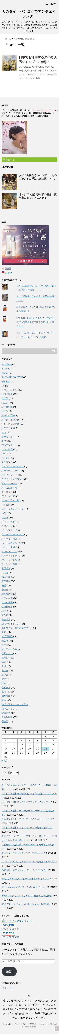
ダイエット (7, 492)
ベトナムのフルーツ (11, 543)
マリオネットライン (11, 555)
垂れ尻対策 (7, 594)
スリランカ (7, 462)
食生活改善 (7, 717)
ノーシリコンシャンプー (14, 509)
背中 (4, 679)
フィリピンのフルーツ (13, 534)
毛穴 (4, 632)
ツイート (7, 988)
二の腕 (5, 572)
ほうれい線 (7, 407)
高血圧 (5, 721)
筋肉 (4, 662)
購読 (9, 971)
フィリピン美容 (9, 538)
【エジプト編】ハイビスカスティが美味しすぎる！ (27, 827)
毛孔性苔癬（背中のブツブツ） (17, 628)
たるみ (5, 402)
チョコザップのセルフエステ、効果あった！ (24, 853)
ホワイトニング (9, 551)
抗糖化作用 (7, 602)
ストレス (6, 458)
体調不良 (6, 577)
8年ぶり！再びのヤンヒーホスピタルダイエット (25, 878)
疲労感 (5, 640)
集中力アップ (8, 708)
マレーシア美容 (9, 560)
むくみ (5, 411)
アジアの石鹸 (8, 415)
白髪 (4, 645)
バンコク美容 (34, 78)
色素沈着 (6, 687)
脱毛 (4, 683)
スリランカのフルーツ (13, 466)
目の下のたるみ (9, 649)
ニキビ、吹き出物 (10, 500)
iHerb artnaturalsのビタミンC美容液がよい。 (24, 887)
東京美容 (6, 619)
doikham (6, 368)
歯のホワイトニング (11, 623)
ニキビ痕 (6, 504)
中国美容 (6, 568)
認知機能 (6, 696)
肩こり (5, 670)
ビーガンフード (9, 530)
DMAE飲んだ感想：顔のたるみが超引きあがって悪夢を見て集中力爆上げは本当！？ (36, 322)
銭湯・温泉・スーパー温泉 (15, 704)
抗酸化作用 (7, 606)
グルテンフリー (9, 445)
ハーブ (24, 78)
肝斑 (4, 666)
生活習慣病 (7, 636)
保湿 (4, 585)
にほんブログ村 (10, 929)
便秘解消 (6, 581)
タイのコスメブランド (13, 479)
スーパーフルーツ (10, 470)
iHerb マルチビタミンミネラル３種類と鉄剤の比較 (27, 895)
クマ (4, 441)
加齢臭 (5, 589)
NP (28, 71)
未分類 (5, 615)
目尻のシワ (7, 653)
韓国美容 (6, 713)
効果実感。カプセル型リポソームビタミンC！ (24, 870)
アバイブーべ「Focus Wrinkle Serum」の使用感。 (27, 904)
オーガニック (36, 71)
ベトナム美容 (8, 547)
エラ (4, 432)
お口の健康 (7, 394)
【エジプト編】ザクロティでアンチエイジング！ (26, 802)
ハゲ (4, 513)
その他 (5, 398)
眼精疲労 (6, 657)
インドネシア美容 (10, 424)
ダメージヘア (31, 74)
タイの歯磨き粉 (9, 487)
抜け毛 (5, 611)
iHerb (4, 373)
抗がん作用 (7, 598)
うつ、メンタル (9, 390)
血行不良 (6, 691)
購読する (9, 159)
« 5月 (5, 760)
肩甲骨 (5, 674)
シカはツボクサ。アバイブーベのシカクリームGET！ (28, 819)
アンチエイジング (10, 419)
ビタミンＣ (7, 526)
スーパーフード (9, 475)
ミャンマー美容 (9, 564)
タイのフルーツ (9, 483)
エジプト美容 (8, 428)
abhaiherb (7, 364)
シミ (4, 453)
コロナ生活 (7, 449)
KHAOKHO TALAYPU (44, 67)
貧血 (4, 700)
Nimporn (22, 71)
